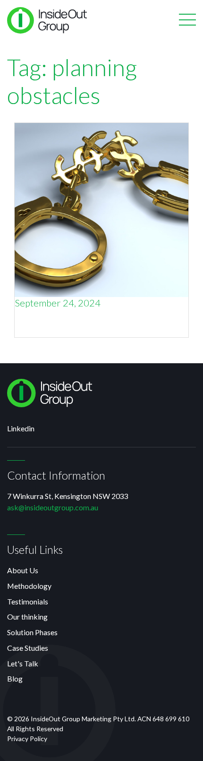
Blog (15, 678)
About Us (22, 570)
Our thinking (27, 616)
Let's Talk (22, 663)
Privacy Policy (27, 739)
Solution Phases (32, 632)
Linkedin (20, 428)
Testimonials (27, 601)
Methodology (29, 585)
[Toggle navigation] (187, 20)
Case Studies (27, 647)
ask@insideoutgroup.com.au (52, 507)
